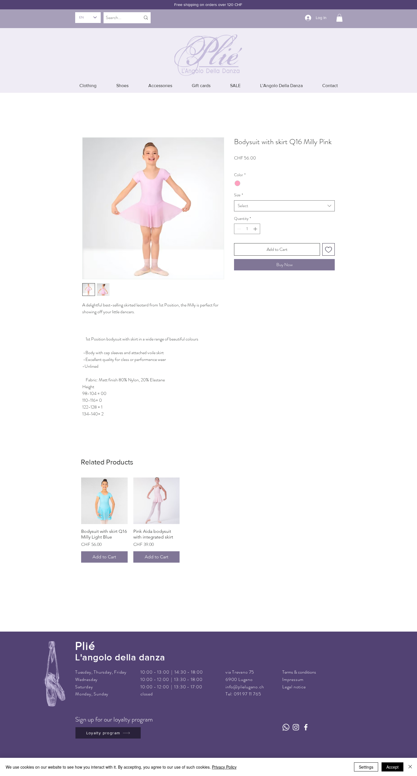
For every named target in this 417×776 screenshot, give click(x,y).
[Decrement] (238, 229)
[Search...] (146, 17)
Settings (366, 767)
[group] (209, 520)
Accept (392, 767)
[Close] (410, 766)
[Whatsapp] (286, 727)
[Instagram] (296, 727)
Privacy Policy (224, 767)
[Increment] (255, 229)
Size (238, 195)
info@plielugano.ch (245, 687)
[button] (339, 18)
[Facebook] (306, 727)
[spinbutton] (247, 229)
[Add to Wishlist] (328, 249)
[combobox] (284, 205)
